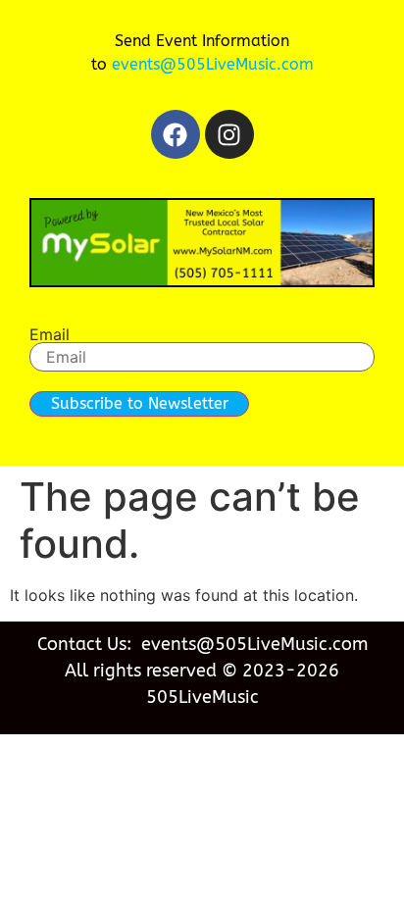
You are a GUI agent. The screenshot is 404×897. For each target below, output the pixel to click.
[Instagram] (229, 134)
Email (49, 334)
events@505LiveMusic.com (213, 64)
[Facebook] (175, 134)
